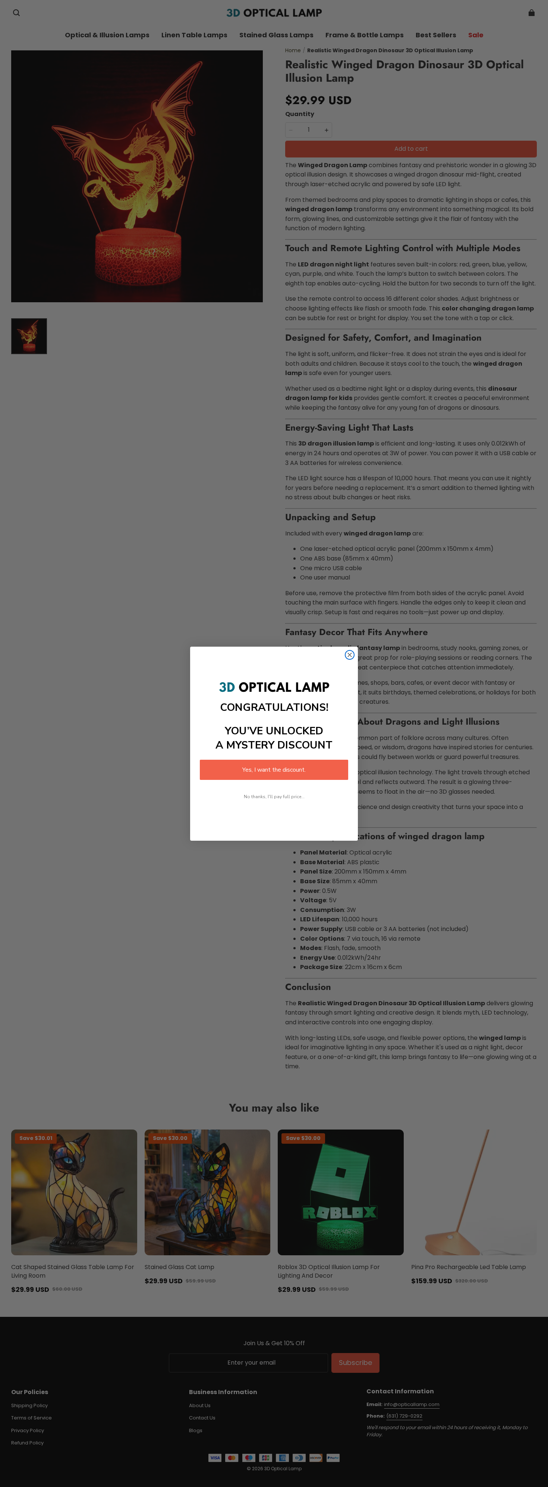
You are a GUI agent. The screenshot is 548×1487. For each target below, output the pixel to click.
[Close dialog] (349, 654)
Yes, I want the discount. (274, 770)
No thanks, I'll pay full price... (274, 797)
